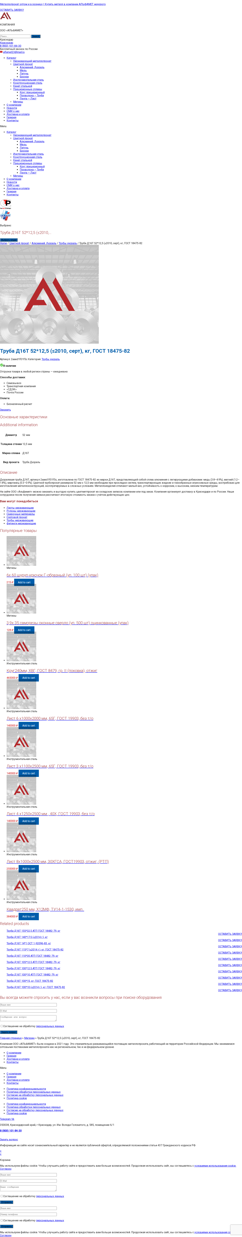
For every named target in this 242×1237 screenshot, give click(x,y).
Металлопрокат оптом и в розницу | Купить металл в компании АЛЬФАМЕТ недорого (53, 4)
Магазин (29, 1038)
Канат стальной (22, 86)
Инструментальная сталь (28, 79)
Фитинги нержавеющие (21, 523)
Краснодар (6, 42)
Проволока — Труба (32, 95)
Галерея (11, 117)
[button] (12, 10)
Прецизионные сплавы (27, 89)
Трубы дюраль (68, 243)
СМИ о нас (13, 111)
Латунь (24, 73)
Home (3, 243)
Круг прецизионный (32, 92)
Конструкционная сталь (27, 83)
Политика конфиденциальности (26, 1088)
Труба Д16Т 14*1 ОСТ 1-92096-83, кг (29, 943)
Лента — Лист (28, 98)
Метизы (18, 101)
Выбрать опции (8, 240)
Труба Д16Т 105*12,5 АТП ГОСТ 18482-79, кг (33, 962)
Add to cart (24, 582)
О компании (14, 104)
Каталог (11, 57)
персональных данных (50, 1026)
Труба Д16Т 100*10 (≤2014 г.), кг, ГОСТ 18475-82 (36, 987)
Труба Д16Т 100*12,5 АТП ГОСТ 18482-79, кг (33, 968)
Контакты (13, 120)
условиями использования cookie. (215, 1165)
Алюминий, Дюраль (32, 67)
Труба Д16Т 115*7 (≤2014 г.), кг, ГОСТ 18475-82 (35, 949)
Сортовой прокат (17, 517)
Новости (12, 108)
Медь (23, 70)
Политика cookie (17, 1098)
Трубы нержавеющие (20, 520)
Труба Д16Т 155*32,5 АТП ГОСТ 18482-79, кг (33, 930)
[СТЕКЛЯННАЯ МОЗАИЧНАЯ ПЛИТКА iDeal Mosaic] (5, 18)
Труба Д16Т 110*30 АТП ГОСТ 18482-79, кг (32, 955)
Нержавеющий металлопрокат (32, 61)
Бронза (24, 76)
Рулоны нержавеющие (21, 510)
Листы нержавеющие (20, 507)
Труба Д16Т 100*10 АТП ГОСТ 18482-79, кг (32, 974)
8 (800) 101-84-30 (11, 1130)
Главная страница (11, 1038)
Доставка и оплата (18, 114)
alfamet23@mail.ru (14, 52)
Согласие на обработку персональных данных (35, 1095)
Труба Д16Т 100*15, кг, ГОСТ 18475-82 (30, 980)
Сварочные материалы (21, 514)
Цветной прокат (23, 64)
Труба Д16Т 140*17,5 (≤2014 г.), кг (27, 937)
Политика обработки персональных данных (34, 1092)
